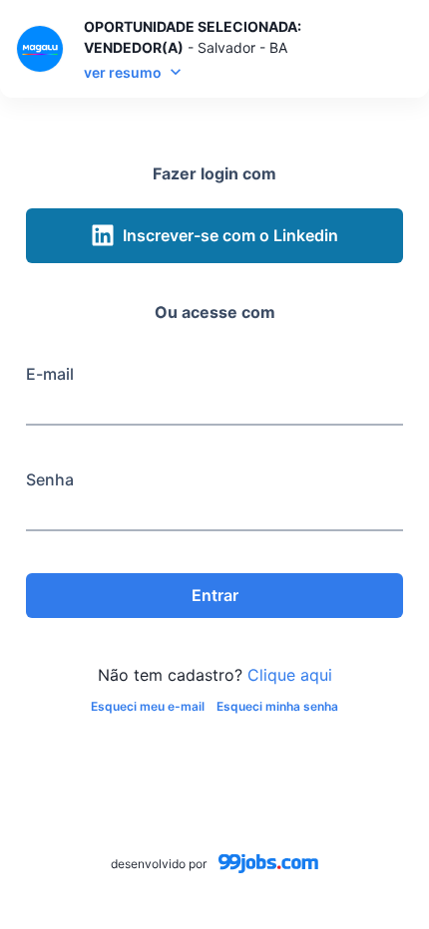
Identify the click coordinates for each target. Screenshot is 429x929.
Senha (50, 479)
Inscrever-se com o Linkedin (230, 235)
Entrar (215, 595)
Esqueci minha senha (277, 706)
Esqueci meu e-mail (148, 706)
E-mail (50, 374)
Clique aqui (289, 675)
